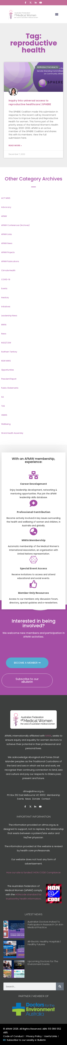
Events (4, 288)
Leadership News (9, 315)
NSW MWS (6, 360)
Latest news (33, 914)
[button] (56, 14)
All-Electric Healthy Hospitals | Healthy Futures (44, 943)
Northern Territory (9, 351)
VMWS (4, 415)
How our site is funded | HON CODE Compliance (33, 872)
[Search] (60, 986)
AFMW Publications (10, 261)
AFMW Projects (8, 252)
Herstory (5, 297)
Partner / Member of (33, 996)
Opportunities (7, 369)
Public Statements (9, 388)
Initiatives (5, 306)
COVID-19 (5, 279)
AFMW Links (6, 234)
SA (2, 397)
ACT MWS (5, 198)
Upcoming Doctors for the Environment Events (43, 963)
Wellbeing (6, 424)
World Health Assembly (12, 433)
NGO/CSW (6, 342)
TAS (3, 406)
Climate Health (8, 270)
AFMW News (6, 243)
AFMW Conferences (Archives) (15, 225)
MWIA (3, 324)
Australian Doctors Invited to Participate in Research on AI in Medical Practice (45, 924)
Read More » (15, 145)
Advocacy (6, 207)
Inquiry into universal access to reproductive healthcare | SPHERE (30, 102)
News (3, 333)
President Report (8, 379)
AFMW (4, 216)
